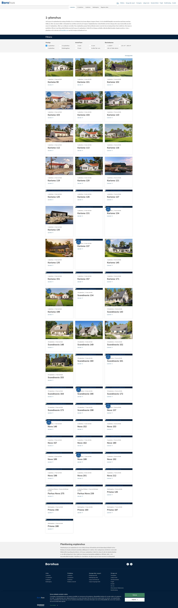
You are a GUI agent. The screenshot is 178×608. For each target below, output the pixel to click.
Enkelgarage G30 (93, 575)
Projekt (161, 3)
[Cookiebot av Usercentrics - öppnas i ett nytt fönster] (41, 605)
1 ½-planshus (80, 7)
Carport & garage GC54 (94, 581)
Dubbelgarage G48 (93, 577)
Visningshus (139, 3)
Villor (118, 3)
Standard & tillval (154, 3)
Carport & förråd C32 (94, 579)
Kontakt (174, 3)
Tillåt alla (135, 595)
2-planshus (87, 7)
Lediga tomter (146, 3)
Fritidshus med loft (71, 581)
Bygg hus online (104, 7)
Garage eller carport (130, 3)
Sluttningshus (96, 7)
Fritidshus (122, 3)
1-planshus (72, 7)
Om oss (112, 585)
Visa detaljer (53, 605)
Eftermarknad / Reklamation (117, 588)
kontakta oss (64, 30)
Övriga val (114, 573)
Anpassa (134, 599)
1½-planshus (70, 577)
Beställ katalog (167, 3)
